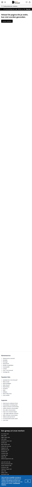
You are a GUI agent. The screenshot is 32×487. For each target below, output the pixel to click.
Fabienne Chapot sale (6, 469)
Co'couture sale (5, 434)
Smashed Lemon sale (6, 441)
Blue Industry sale (5, 444)
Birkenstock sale (5, 450)
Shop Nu (28, 9)
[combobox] (16, 6)
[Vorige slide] (1, 9)
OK (28, 481)
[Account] (5, 2)
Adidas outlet (4, 472)
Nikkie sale (3, 457)
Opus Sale (3, 471)
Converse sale (4, 453)
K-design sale (4, 455)
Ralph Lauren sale (5, 437)
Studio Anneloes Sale (6, 465)
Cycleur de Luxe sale (6, 446)
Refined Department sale (7, 458)
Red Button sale (5, 474)
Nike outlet (3, 435)
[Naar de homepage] (16, 2)
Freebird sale (4, 451)
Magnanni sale (4, 448)
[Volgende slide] (31, 9)
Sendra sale (4, 442)
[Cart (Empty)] (29, 2)
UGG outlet (4, 439)
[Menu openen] (2, 2)
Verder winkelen (6, 21)
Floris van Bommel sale (7, 463)
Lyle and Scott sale (5, 462)
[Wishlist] (26, 2)
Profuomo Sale (4, 467)
